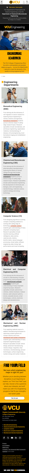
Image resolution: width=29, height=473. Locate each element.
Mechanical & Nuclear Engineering (13, 432)
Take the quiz (14, 398)
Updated (4, 451)
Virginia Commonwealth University (13, 412)
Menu (2, 3)
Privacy (4, 443)
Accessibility (6, 445)
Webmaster (5, 447)
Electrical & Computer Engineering (13, 430)
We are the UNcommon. (14, 470)
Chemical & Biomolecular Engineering (14, 426)
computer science (15, 226)
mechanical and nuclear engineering (14, 337)
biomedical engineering (10, 121)
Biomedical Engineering (10, 424)
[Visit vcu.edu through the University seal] (14, 408)
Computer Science (9, 428)
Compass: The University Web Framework (13, 449)
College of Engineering (8, 414)
